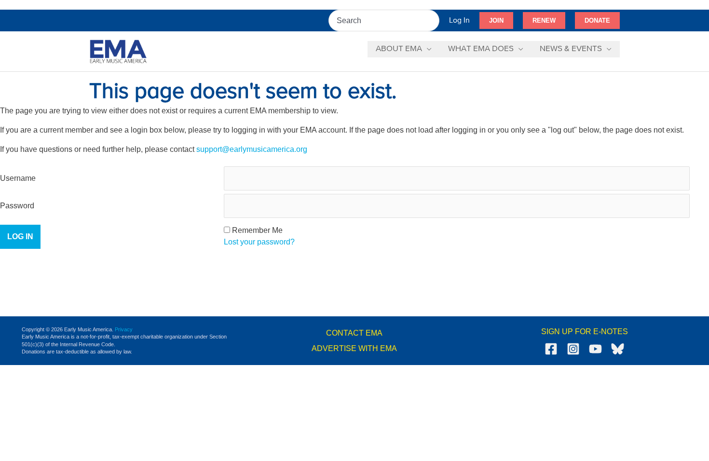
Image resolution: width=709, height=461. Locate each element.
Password (17, 206)
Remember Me (257, 230)
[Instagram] (573, 348)
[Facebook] (551, 348)
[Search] (432, 20)
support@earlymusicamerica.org (251, 149)
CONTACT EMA (354, 333)
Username (18, 178)
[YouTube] (595, 348)
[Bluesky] (617, 348)
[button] (496, 20)
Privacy (124, 329)
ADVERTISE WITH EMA (354, 348)
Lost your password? (259, 242)
